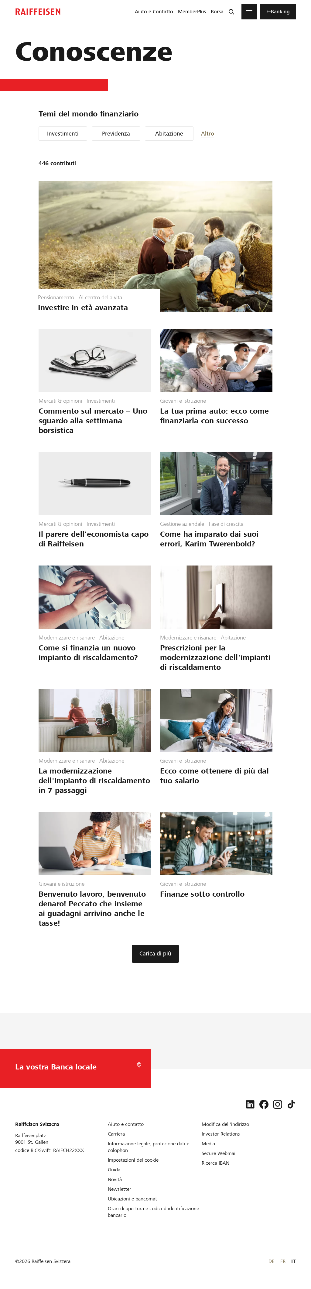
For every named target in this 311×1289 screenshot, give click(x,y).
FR (282, 1261)
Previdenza (116, 133)
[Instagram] (277, 1104)
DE (271, 1261)
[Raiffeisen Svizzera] (38, 11)
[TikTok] (291, 1104)
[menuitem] (154, 11)
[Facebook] (263, 1104)
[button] (219, 133)
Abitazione (169, 133)
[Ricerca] (231, 11)
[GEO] (139, 1065)
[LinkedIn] (250, 1104)
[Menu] (249, 11)
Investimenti (63, 133)
